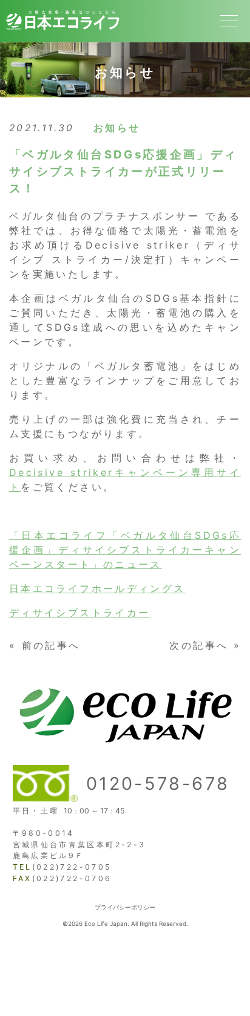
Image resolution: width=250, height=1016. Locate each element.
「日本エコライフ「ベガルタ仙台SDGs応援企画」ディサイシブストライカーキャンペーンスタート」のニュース (125, 549)
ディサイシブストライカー (79, 613)
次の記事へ (198, 645)
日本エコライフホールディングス (97, 588)
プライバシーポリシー (125, 907)
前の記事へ (51, 645)
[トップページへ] (62, 32)
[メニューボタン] (229, 21)
